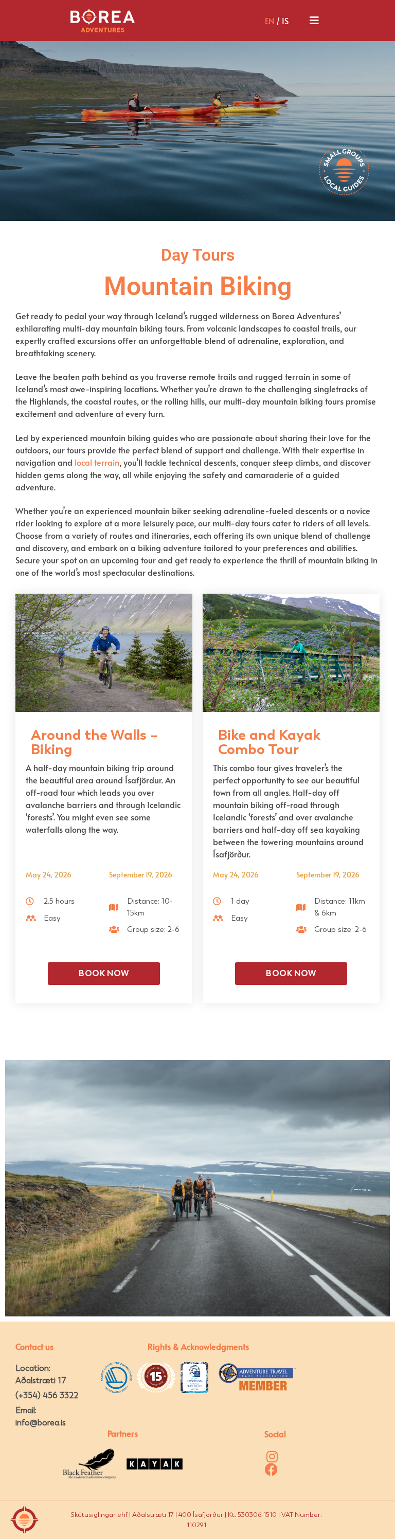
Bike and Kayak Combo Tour (269, 742)
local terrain (97, 462)
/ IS (277, 20)
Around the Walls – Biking (94, 742)
